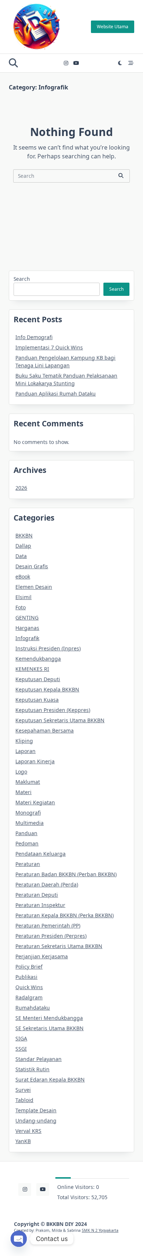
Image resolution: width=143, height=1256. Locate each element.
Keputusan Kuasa (37, 699)
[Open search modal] (13, 63)
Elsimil (23, 597)
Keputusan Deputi (37, 679)
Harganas (27, 627)
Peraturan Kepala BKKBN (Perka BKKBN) (64, 915)
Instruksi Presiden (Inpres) (48, 648)
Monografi (28, 812)
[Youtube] (76, 63)
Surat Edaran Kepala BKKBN (50, 1079)
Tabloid (24, 1100)
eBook (22, 576)
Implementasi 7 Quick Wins (49, 347)
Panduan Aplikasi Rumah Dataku (55, 393)
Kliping (24, 740)
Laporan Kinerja (35, 761)
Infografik (27, 638)
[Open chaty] (19, 1239)
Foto (20, 607)
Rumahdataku (32, 1007)
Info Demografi (33, 337)
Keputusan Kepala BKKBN (47, 689)
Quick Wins (29, 987)
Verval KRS (28, 1130)
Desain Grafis (31, 566)
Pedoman (26, 843)
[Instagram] (66, 63)
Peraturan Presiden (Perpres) (51, 935)
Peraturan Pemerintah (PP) (47, 925)
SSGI (21, 1048)
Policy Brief (29, 966)
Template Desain (35, 1110)
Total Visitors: (74, 1197)
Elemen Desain (33, 586)
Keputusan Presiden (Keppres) (52, 709)
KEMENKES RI (32, 668)
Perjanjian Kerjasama (41, 956)
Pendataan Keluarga (40, 853)
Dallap (23, 545)
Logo (21, 771)
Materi (23, 792)
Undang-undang (35, 1120)
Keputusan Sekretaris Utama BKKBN (59, 720)
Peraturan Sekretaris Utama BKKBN (58, 946)
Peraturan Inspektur (40, 904)
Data (21, 555)
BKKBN (24, 535)
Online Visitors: (76, 1186)
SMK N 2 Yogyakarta (100, 1230)
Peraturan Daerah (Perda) (46, 884)
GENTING (26, 617)
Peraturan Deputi (36, 894)
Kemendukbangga (38, 658)
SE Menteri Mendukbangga (49, 1017)
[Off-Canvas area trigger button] (131, 63)
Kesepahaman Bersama (44, 730)
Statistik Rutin (32, 1069)
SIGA (21, 1038)
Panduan (26, 833)
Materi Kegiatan (35, 802)
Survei (23, 1089)
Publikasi (26, 976)
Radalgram (29, 997)
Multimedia (29, 822)
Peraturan (27, 863)
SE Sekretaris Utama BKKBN (49, 1028)
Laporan (25, 751)
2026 (21, 487)
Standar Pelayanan (38, 1058)
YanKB (23, 1141)
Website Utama (112, 26)
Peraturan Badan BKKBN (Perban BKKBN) (66, 874)
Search (22, 278)
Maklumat (27, 781)
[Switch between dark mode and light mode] (120, 63)
